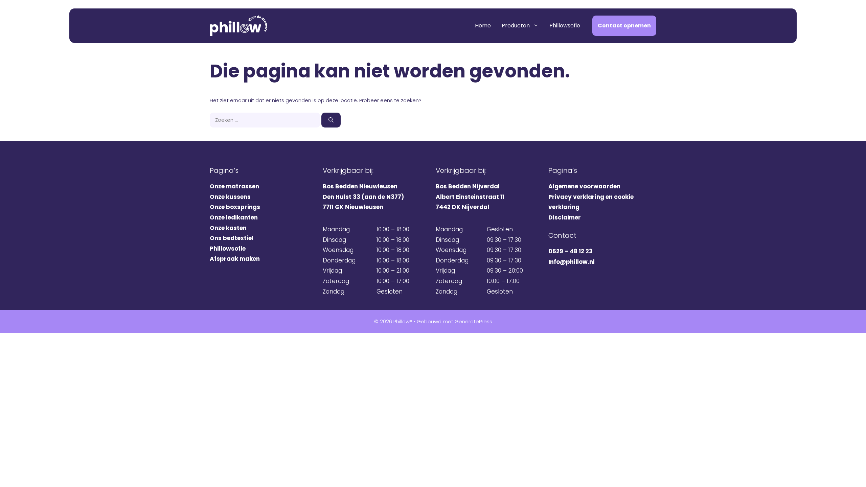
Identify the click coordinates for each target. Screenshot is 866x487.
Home (483, 25)
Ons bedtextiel (231, 238)
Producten (516, 25)
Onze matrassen (234, 186)
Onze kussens (230, 197)
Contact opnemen (624, 25)
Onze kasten (228, 228)
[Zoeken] (331, 120)
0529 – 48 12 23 (570, 251)
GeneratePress (473, 321)
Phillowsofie (564, 25)
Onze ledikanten (234, 217)
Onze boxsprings (235, 207)
